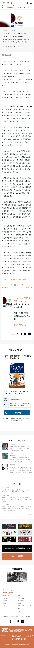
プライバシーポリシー (9, 598)
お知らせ (5, 603)
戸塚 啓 (4, 36)
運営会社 (5, 601)
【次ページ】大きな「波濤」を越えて (15, 280)
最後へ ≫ (29, 287)
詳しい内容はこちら (21, 325)
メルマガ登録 (17, 556)
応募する (12, 413)
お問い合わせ (6, 606)
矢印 (30, 514)
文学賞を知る (21, 603)
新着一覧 (20, 595)
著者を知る (21, 598)
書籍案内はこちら (17, 548)
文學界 (5, 616)
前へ (11, 285)
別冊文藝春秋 (26, 616)
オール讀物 (14, 616)
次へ (23, 285)
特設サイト (21, 611)
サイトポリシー (7, 595)
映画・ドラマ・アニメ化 (24, 606)
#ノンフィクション (13, 47)
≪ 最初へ (5, 287)
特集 (19, 608)
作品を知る (21, 601)
